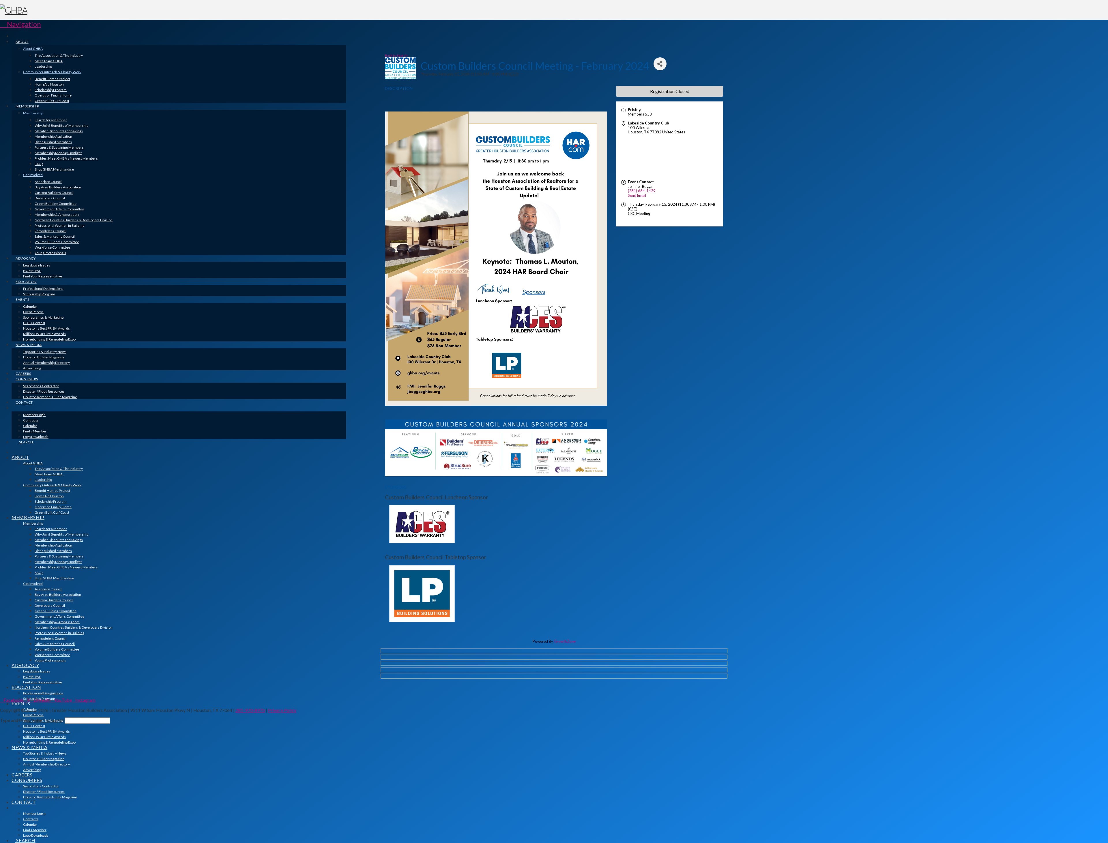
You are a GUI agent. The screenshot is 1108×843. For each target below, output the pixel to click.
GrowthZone (565, 641)
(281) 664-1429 (642, 190)
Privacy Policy (282, 710)
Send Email (637, 195)
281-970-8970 (250, 710)
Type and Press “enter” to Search (32, 720)
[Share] (660, 63)
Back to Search (396, 55)
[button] (20, 24)
